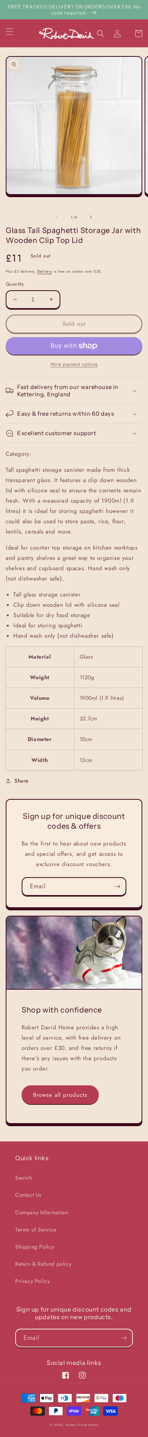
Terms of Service (36, 1229)
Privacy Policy (32, 1281)
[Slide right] (90, 217)
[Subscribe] (117, 886)
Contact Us (28, 1195)
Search (23, 1177)
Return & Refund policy (43, 1264)
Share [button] (21, 780)
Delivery (44, 271)
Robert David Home (82, 1425)
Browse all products (60, 1095)
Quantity (15, 284)
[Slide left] (57, 217)
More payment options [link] (74, 364)
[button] (14, 31)
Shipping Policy (34, 1247)
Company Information (41, 1212)
